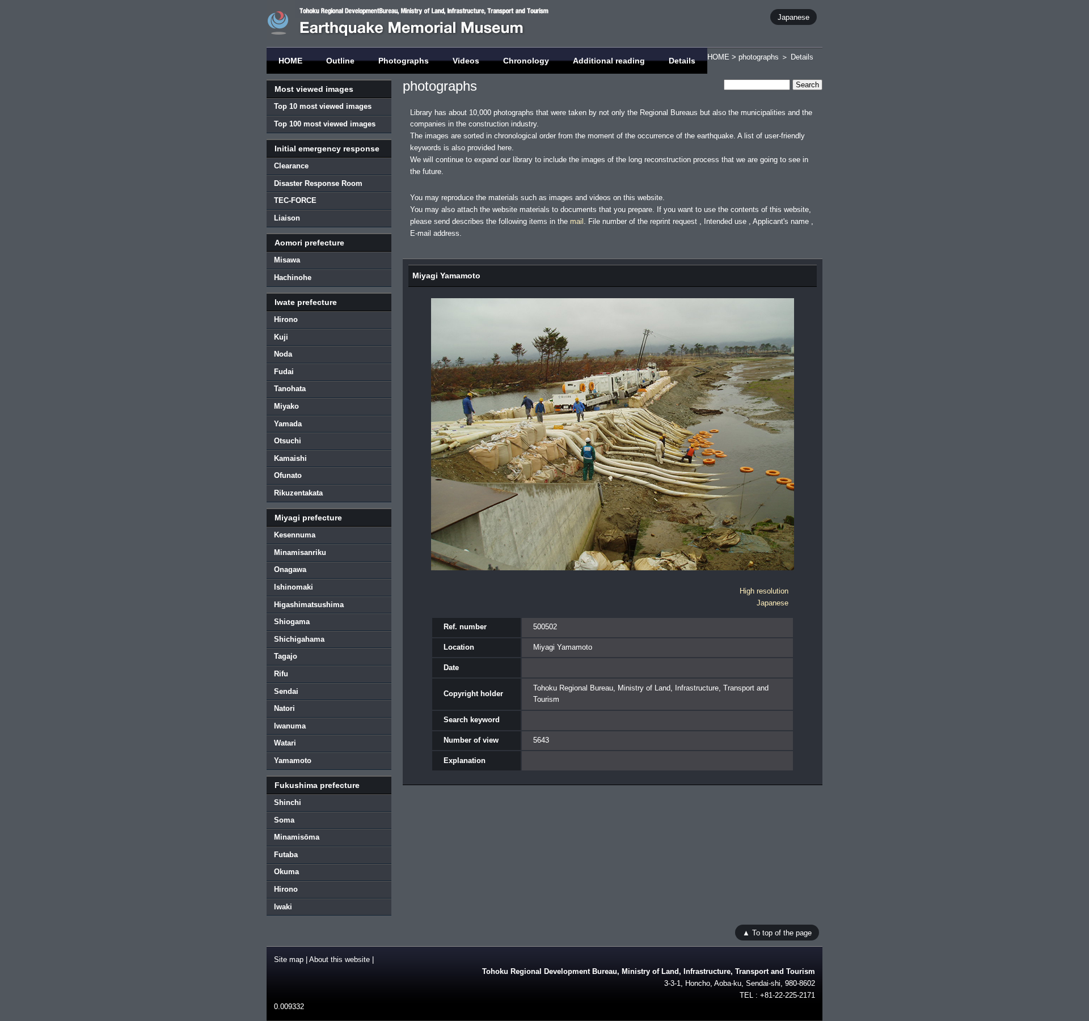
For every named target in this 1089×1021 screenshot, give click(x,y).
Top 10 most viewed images (323, 106)
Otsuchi (287, 441)
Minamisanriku (300, 552)
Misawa (287, 260)
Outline (340, 60)
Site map (288, 959)
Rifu (281, 674)
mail (577, 221)
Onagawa (290, 569)
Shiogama (292, 621)
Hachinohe (292, 277)
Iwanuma (290, 726)
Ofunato (288, 475)
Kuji (281, 337)
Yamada (288, 424)
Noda (283, 354)
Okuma (286, 871)
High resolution (764, 591)
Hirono (286, 319)
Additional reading (609, 60)
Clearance (291, 166)
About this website (339, 959)
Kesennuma (294, 535)
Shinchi (287, 802)
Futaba (286, 854)
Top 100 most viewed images (324, 124)
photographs (758, 57)
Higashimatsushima (309, 604)
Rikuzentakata (298, 493)
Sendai (286, 691)
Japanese (793, 16)
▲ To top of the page (777, 932)
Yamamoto (292, 760)
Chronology (526, 60)
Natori (284, 708)
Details (682, 60)
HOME (290, 60)
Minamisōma (296, 837)
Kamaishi (290, 458)
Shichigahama (299, 639)
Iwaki (283, 907)
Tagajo (285, 656)
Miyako (286, 406)
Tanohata (290, 388)
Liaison (287, 218)
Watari (285, 743)
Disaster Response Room (318, 183)
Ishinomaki (293, 587)
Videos (466, 60)
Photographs (403, 60)
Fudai (284, 371)
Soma (284, 820)
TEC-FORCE (295, 200)
